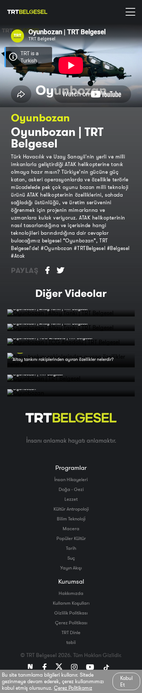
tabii (71, 642)
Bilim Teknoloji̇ (71, 518)
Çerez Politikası (71, 622)
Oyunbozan (40, 117)
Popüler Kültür (71, 538)
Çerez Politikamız (73, 688)
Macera (71, 528)
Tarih (71, 548)
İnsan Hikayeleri (71, 479)
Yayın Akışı (71, 568)
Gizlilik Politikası (71, 613)
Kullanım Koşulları (71, 603)
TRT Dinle (71, 632)
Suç (71, 558)
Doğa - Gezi (71, 489)
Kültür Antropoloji (71, 509)
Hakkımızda (71, 593)
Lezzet (71, 499)
